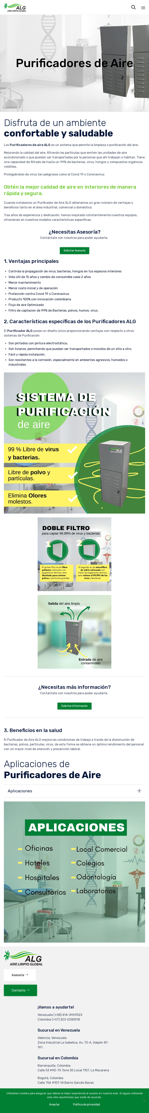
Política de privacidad (86, 1104)
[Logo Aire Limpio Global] (23, 964)
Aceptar (54, 1104)
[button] (74, 250)
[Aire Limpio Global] (15, 7)
